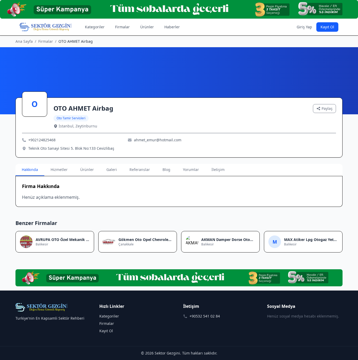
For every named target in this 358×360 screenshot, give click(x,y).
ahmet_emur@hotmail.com (157, 139)
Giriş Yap (304, 26)
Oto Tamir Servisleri (71, 118)
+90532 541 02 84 (204, 316)
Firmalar (122, 26)
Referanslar (139, 169)
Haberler (172, 26)
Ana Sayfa (24, 41)
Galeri (111, 169)
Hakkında (30, 169)
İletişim (218, 169)
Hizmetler (59, 169)
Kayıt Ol (327, 26)
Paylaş (327, 108)
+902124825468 (42, 139)
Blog (166, 169)
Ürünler (147, 26)
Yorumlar (191, 169)
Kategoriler (95, 26)
